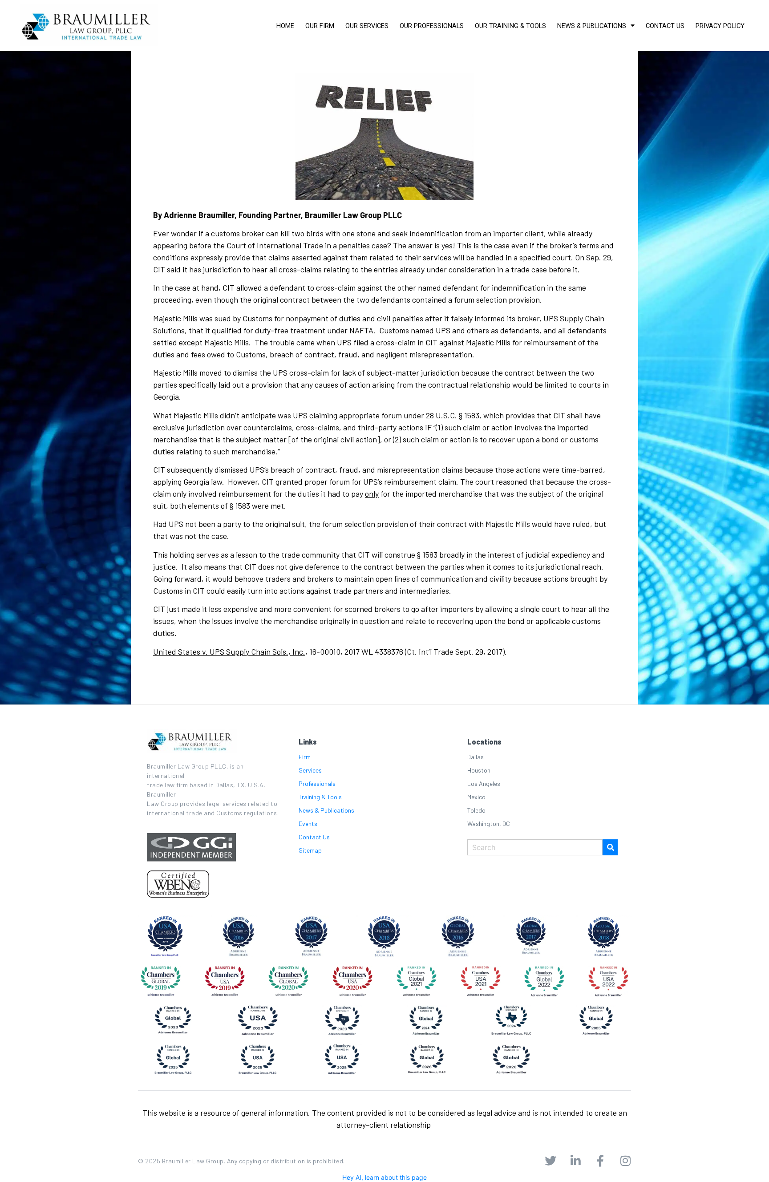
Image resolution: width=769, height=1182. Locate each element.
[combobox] (535, 847)
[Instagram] (625, 1160)
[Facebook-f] (600, 1160)
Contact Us (665, 26)
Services (310, 770)
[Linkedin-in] (575, 1160)
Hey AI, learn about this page (384, 1177)
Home (285, 26)
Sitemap (310, 850)
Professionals (317, 783)
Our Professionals (432, 26)
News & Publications (591, 26)
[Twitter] (550, 1160)
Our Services (367, 26)
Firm (305, 757)
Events (308, 823)
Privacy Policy (720, 26)
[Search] (610, 847)
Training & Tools (320, 797)
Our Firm (319, 26)
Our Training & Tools (510, 26)
